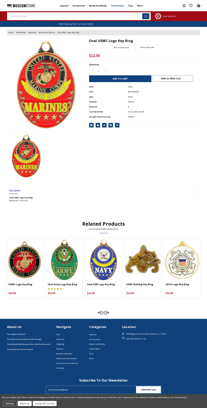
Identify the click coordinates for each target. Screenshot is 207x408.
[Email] (98, 125)
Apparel (64, 5)
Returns (60, 349)
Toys (130, 5)
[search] (145, 16)
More (140, 5)
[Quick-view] (22, 256)
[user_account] (183, 5)
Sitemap (60, 368)
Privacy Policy (180, 397)
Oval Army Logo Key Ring (62, 284)
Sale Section (169, 16)
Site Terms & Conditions (67, 363)
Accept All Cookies (44, 403)
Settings (9, 403)
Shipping (60, 344)
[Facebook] (91, 125)
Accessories (79, 5)
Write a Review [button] (147, 47)
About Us (60, 339)
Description (15, 190)
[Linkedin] (110, 125)
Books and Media (98, 5)
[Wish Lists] (189, 5)
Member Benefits (64, 353)
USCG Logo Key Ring (177, 284)
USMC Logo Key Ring (20, 284)
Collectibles (117, 5)
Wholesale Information (66, 358)
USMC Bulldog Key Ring (139, 284)
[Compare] (28, 256)
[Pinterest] (117, 125)
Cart (58, 334)
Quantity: (94, 64)
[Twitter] (104, 125)
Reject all (24, 403)
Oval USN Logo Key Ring (101, 284)
